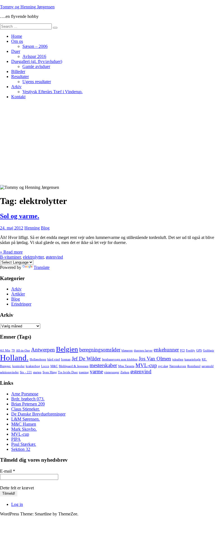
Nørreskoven (177, 366)
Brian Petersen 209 (28, 404)
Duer (15, 51)
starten (37, 372)
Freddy (190, 350)
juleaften (177, 359)
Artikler (18, 294)
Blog (45, 228)
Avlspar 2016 (34, 56)
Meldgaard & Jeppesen (73, 366)
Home (16, 36)
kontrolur (18, 366)
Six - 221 (26, 372)
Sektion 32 (20, 449)
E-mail (7, 471)
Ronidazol (193, 366)
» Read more (11, 252)
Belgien (67, 349)
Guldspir (208, 350)
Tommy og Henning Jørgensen (27, 6)
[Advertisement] (107, 143)
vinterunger (111, 372)
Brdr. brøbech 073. (28, 398)
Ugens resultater (36, 81)
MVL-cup (146, 365)
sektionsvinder (9, 372)
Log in (17, 504)
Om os (17, 41)
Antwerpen (43, 350)
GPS (199, 350)
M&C (54, 366)
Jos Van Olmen (155, 359)
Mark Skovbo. (24, 429)
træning (84, 372)
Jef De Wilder (86, 359)
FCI (182, 350)
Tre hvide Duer (68, 372)
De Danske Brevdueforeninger (38, 414)
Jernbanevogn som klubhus (119, 359)
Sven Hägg (50, 372)
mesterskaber (103, 365)
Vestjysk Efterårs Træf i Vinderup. (52, 91)
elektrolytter (33, 257)
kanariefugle (192, 359)
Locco (45, 366)
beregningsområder (99, 350)
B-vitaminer (10, 257)
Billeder (18, 71)
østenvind (54, 257)
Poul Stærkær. (23, 444)
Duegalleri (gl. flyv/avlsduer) (36, 61)
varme (96, 371)
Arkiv (16, 86)
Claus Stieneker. (25, 409)
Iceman (66, 359)
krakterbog (33, 366)
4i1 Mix (5, 350)
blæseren (127, 350)
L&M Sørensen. (25, 419)
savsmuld (208, 366)
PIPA (16, 439)
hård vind (53, 359)
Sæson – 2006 (35, 46)
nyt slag (163, 366)
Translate (42, 267)
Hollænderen (38, 359)
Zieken (124, 372)
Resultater (20, 76)
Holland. (14, 357)
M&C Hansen (23, 424)
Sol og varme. (19, 216)
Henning (32, 228)
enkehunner (166, 350)
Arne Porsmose (24, 393)
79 (13, 350)
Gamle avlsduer (36, 66)
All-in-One (23, 350)
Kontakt (18, 96)
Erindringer (21, 304)
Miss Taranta (126, 366)
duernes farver (143, 350)
